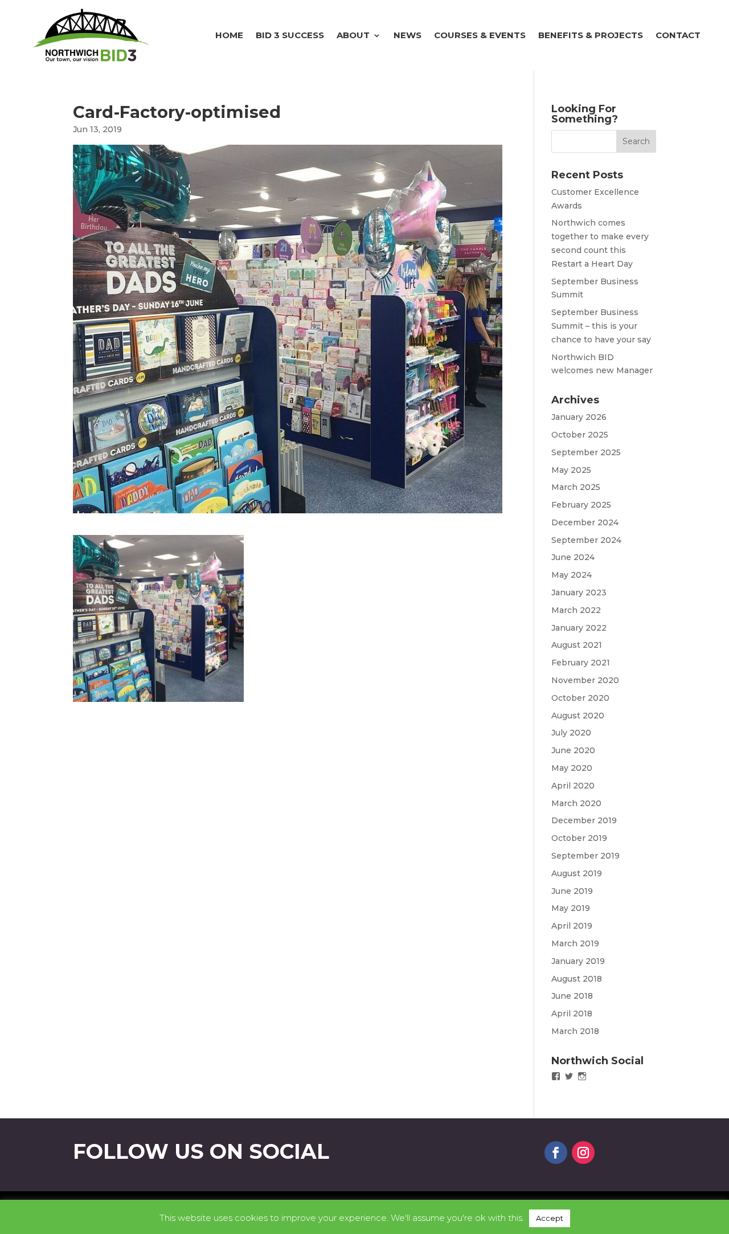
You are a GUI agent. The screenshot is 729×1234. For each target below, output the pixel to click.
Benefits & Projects (590, 35)
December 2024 (585, 522)
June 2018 (572, 996)
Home (229, 35)
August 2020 (577, 715)
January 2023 (579, 592)
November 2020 (585, 680)
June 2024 (573, 557)
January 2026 (579, 417)
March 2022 (576, 610)
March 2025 (575, 487)
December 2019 (584, 820)
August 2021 (576, 645)
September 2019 (585, 856)
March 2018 (575, 1031)
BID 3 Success (290, 35)
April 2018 (571, 1013)
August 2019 (576, 873)
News (407, 35)
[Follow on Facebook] (555, 1152)
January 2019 (578, 961)
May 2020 (571, 768)
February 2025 (581, 505)
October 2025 (579, 435)
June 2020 (573, 750)
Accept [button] (549, 1218)
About (353, 35)
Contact (678, 35)
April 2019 (571, 926)
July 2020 (571, 733)
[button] (158, 618)
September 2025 (586, 452)
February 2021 (580, 662)
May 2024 (571, 575)
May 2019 (570, 908)
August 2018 (576, 979)
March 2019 (575, 943)
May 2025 (571, 470)
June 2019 (572, 891)
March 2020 (576, 803)
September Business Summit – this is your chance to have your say (601, 326)
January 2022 (579, 628)
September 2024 (586, 540)
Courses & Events (480, 35)
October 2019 (579, 838)
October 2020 (580, 698)
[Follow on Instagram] (583, 1152)
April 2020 (573, 786)
